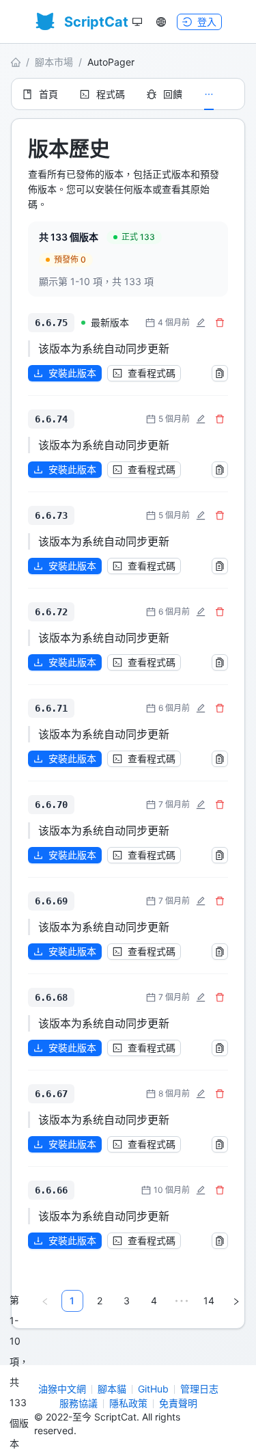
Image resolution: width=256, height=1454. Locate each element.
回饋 (172, 94)
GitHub (153, 1389)
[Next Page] (236, 1301)
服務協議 (78, 1403)
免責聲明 (178, 1403)
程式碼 (110, 94)
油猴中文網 (62, 1389)
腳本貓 (112, 1389)
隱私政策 (128, 1403)
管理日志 (199, 1389)
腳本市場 (54, 62)
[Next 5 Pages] (182, 1301)
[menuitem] (40, 94)
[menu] (128, 94)
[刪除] (220, 322)
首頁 (48, 94)
